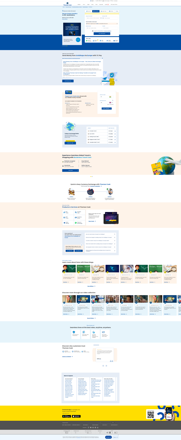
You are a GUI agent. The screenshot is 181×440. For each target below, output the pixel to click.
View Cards (91, 221)
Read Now (65, 282)
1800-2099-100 (65, 422)
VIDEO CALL (70, 250)
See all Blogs (90, 286)
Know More (64, 19)
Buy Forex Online (68, 381)
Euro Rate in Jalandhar (108, 390)
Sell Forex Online (68, 384)
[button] (90, 176)
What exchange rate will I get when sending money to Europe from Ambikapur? (98, 251)
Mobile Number (88, 26)
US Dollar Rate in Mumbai (108, 380)
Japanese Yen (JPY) (82, 386)
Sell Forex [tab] (111, 11)
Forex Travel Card (68, 382)
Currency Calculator (95, 186)
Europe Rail (101, 4)
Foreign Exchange (68, 380)
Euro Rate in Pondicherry (108, 384)
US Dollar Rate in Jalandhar (109, 391)
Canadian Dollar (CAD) (82, 382)
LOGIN (97, 23)
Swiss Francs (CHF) (81, 388)
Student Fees (79, 212)
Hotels (92, 4)
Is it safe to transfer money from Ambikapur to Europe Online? (97, 240)
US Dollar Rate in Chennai (108, 382)
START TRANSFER (106, 108)
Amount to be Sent (89, 16)
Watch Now (65, 314)
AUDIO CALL (79, 250)
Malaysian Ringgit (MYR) (82, 393)
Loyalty (107, 4)
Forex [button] (84, 4)
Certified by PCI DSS (66, 430)
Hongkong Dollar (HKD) (82, 389)
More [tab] (117, 11)
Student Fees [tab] (104, 11)
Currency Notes (79, 217)
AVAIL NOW (70, 170)
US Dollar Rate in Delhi (108, 385)
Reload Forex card (68, 390)
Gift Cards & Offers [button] (114, 4)
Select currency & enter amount (93, 18)
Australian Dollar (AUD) (82, 384)
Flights (88, 4)
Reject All (115, 437)
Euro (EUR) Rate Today (95, 389)
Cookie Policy (79, 437)
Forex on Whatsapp (79, 223)
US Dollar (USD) (81, 380)
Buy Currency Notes (68, 389)
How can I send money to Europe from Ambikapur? (95, 234)
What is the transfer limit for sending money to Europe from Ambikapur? (99, 243)
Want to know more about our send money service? (71, 58)
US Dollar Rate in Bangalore (109, 381)
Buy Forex (67, 212)
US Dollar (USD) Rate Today (96, 380)
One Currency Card (68, 388)
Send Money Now (68, 80)
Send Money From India (69, 394)
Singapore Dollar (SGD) (82, 385)
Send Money (67, 223)
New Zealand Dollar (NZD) (83, 390)
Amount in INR (104, 16)
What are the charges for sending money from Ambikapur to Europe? (99, 237)
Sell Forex (67, 217)
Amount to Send (102, 94)
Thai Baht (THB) (81, 391)
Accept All (108, 437)
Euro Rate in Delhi (107, 395)
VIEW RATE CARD (70, 143)
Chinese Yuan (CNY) (81, 394)
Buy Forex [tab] (89, 11)
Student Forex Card (68, 391)
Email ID (104, 26)
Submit (113, 422)
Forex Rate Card (68, 393)
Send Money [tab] (96, 11)
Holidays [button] (79, 4)
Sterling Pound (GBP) (82, 381)
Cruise (96, 4)
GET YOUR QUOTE (102, 33)
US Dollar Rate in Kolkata (108, 389)
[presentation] (103, 366)
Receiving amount (103, 100)
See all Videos (90, 318)
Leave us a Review (66, 356)
